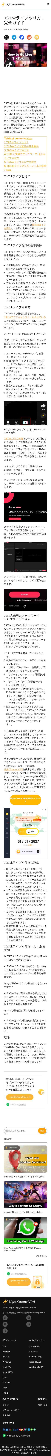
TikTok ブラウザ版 (13, 438)
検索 (42, 1131)
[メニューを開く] (48, 4)
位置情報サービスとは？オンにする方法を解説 (24, 1176)
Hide (29, 138)
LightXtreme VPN (13, 769)
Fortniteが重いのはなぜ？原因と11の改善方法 (23, 1212)
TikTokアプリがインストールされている (25, 317)
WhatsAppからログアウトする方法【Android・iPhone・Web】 (23, 1249)
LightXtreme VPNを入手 (20, 1097)
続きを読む (40, 1256)
